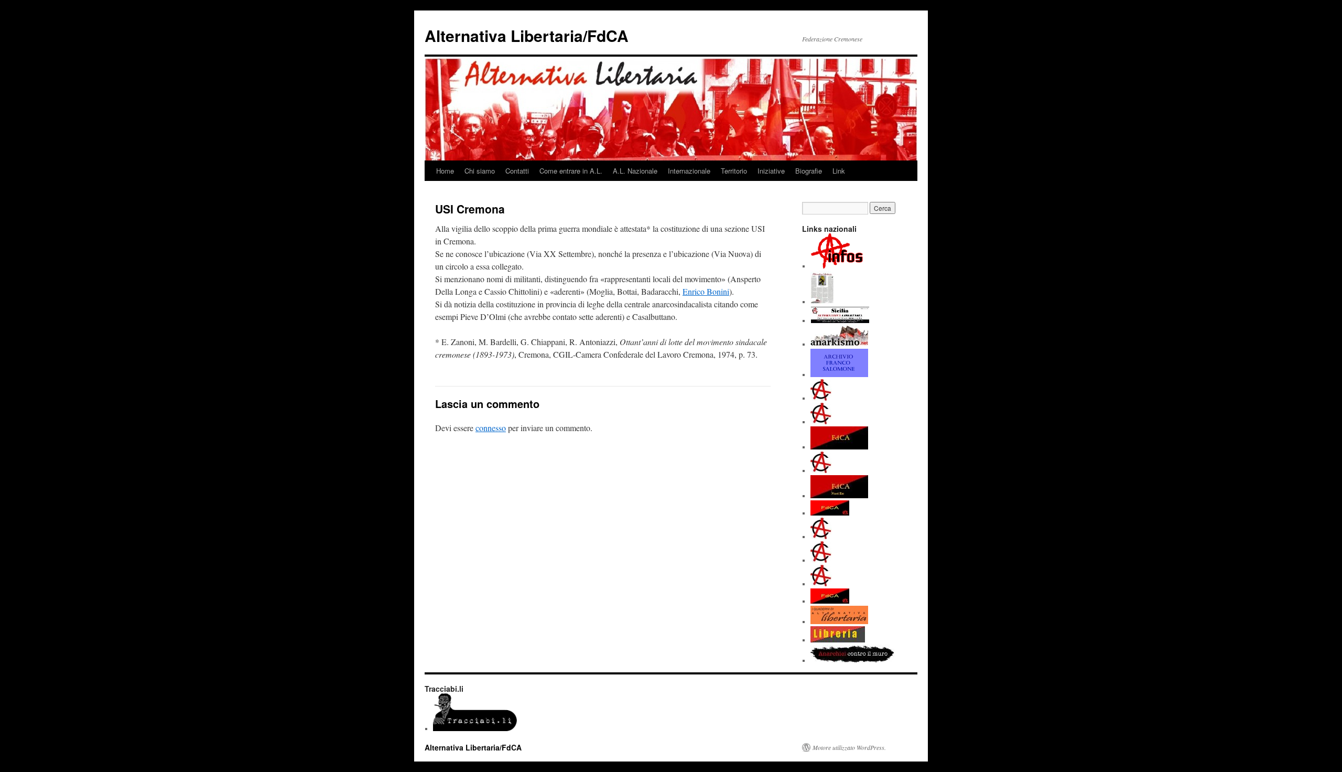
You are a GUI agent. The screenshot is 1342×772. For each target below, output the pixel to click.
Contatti (517, 171)
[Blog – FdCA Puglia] (820, 536)
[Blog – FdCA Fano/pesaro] (820, 398)
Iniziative (771, 171)
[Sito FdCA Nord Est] (839, 495)
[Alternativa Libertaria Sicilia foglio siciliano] (839, 320)
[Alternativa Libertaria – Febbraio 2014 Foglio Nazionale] (822, 301)
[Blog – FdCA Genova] (820, 421)
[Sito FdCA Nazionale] (839, 447)
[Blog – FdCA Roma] (820, 560)
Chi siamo (479, 171)
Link (838, 171)
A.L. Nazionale (635, 171)
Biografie (808, 171)
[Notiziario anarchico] (837, 266)
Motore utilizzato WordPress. (849, 747)
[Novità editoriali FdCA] (837, 640)
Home (445, 171)
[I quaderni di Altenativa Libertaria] (839, 621)
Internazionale (689, 171)
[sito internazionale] (839, 344)
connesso (490, 427)
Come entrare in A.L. (570, 171)
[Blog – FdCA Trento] (820, 584)
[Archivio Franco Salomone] (839, 374)
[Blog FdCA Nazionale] (820, 470)
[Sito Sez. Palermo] (829, 513)
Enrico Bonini (706, 291)
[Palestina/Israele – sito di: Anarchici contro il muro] (852, 660)
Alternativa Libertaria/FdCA (527, 35)
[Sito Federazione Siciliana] (829, 601)
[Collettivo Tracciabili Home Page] (475, 728)
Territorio (734, 171)
